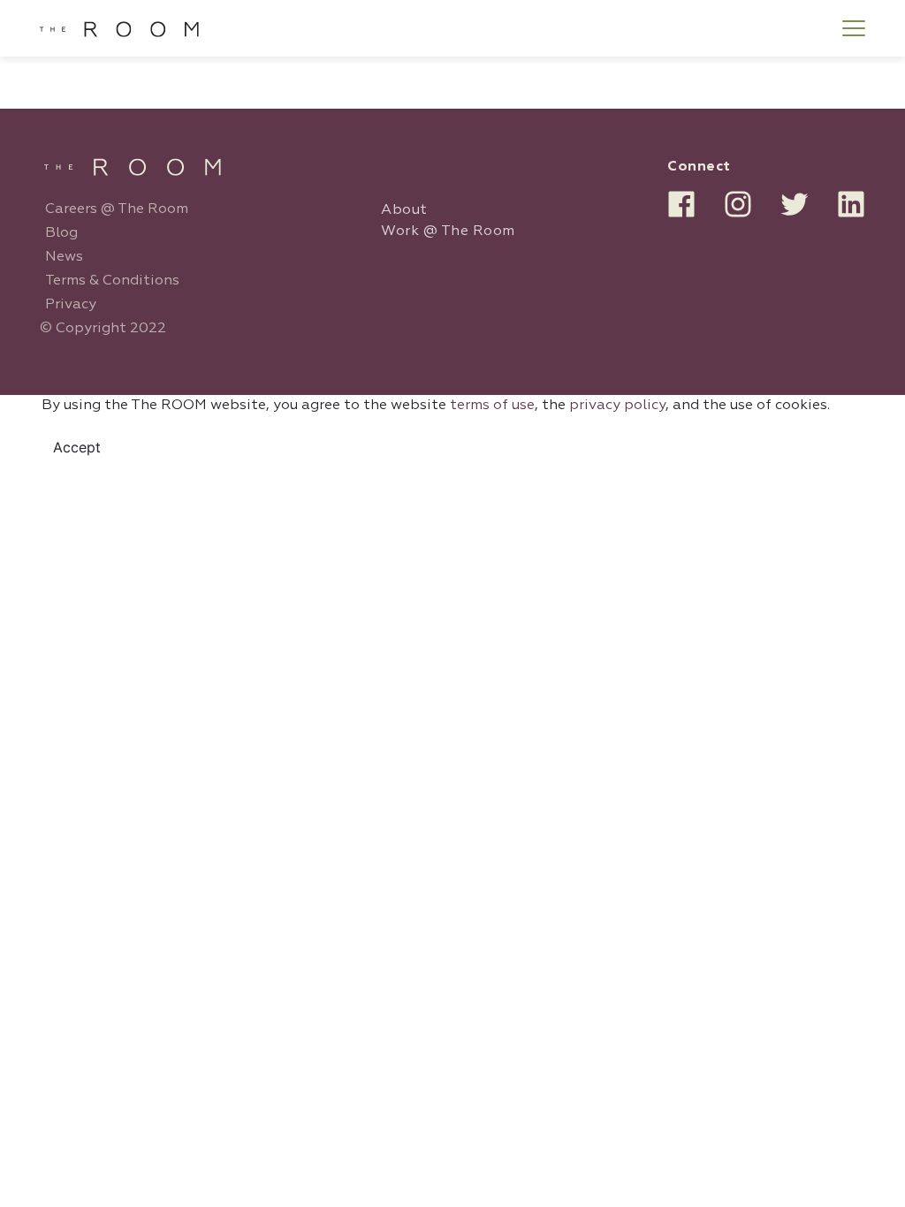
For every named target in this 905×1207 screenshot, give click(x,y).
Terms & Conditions (112, 281)
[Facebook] (681, 204)
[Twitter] (794, 204)
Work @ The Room (448, 231)
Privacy (70, 305)
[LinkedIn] (851, 204)
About (404, 210)
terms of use (492, 406)
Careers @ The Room (116, 209)
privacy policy (617, 406)
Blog (61, 233)
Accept (77, 447)
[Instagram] (738, 204)
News (64, 257)
